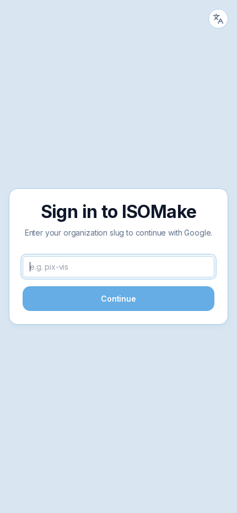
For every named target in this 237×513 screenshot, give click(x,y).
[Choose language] (218, 19)
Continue (118, 298)
